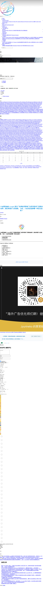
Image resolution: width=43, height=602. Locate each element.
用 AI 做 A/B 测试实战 (31, 42)
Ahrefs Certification (4, 101)
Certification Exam (31, 101)
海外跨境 (2, 147)
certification (8, 121)
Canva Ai (3, 121)
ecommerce (7, 124)
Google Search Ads (38, 166)
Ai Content (34, 119)
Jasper (26, 137)
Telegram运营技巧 (32, 140)
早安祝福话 (9, 146)
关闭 (1, 71)
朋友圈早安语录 (20, 146)
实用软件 (4, 45)
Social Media (22, 139)
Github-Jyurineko (6, 96)
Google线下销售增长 (6, 136)
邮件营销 (13, 150)
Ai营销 (26, 120)
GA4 (4, 125)
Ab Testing (9, 119)
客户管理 (31, 144)
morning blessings (13, 138)
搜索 (1, 56)
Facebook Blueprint (27, 124)
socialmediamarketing (29, 139)
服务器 (25, 146)
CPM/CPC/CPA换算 (12, 30)
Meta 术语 (4, 24)
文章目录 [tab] (4, 81)
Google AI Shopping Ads (16, 128)
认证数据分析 (36, 38)
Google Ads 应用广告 (26, 127)
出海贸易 (12, 144)
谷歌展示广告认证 (33, 111)
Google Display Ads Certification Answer (16, 133)
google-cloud (29, 135)
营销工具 (28, 147)
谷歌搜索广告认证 (25, 112)
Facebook (17, 35)
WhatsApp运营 (11, 142)
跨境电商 (39, 148)
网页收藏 (8, 45)
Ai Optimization (3, 120)
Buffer (31, 120)
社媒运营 (3, 111)
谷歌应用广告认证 (7, 112)
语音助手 (39, 147)
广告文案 (16, 145)
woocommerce (34, 142)
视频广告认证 (33, 147)
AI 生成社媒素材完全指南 (21, 42)
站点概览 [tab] (4, 82)
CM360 (36, 121)
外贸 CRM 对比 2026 (16, 37)
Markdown (3, 361)
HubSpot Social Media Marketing (18, 137)
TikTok (17, 110)
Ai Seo (13, 120)
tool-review (5, 141)
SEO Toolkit (4, 139)
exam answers (19, 124)
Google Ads (4, 126)
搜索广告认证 (37, 145)
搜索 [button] (1, 78)
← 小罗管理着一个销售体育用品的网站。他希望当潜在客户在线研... (14, 336)
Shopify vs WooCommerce (7, 37)
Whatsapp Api (16, 141)
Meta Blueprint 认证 (10, 24)
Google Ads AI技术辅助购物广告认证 (15, 126)
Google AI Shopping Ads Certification (27, 102)
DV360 (3, 124)
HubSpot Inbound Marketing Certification (17, 107)
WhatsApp (4, 35)
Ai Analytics (29, 119)
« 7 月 (21, 163)
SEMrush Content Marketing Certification (22, 109)
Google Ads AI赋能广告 (28, 126)
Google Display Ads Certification (8, 105)
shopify (13, 139)
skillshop (17, 139)
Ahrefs (17, 119)
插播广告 (32, 145)
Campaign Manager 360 (21, 21)
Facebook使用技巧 (35, 124)
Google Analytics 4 (5, 21)
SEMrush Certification (9, 109)
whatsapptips (29, 141)
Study (5, 110)
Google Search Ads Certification (31, 105)
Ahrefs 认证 (4, 32)
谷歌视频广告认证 (28, 148)
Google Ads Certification (15, 102)
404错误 (5, 119)
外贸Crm (17, 144)
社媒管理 (12, 147)
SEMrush (4, 31)
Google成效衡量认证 (16, 167)
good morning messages (13, 125)
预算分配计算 (19, 30)
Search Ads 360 (28, 21)
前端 (29, 110)
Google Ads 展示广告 (5, 127)
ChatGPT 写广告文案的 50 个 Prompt (9, 42)
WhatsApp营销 (4, 142)
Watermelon (15, 45)
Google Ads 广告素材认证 (16, 127)
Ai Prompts (9, 120)
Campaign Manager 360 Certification (20, 101)
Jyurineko (1, 212)
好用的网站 (26, 144)
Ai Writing (17, 120)
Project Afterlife (30, 108)
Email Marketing (12, 124)
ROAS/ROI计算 (5, 30)
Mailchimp (34, 137)
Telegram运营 (25, 140)
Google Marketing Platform (20, 105)
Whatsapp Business (22, 141)
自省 (24, 147)
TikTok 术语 (4, 27)
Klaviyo (30, 137)
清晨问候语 (7, 147)
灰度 (9, 71)
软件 (9, 150)
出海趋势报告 (31, 38)
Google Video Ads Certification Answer (18, 135)
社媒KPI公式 (8, 35)
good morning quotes (22, 125)
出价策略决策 (24, 30)
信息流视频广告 (6, 144)
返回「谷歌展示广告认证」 (36, 336)
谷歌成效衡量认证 (16, 112)
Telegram (13, 35)
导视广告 (39, 144)
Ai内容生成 (21, 120)
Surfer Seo (2, 140)
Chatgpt (20, 121)
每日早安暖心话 (39, 146)
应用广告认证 (21, 145)
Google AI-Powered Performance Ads (21, 129)
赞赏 (1, 265)
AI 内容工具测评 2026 (34, 37)
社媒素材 (16, 147)
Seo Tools (9, 139)
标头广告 (34, 146)
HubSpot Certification (14, 106)
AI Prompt (10, 101)
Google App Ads (2, 166)
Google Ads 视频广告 (6, 128)
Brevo (29, 120)
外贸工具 (21, 144)
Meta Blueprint (7, 138)
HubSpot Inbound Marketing (6, 137)
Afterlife (14, 119)
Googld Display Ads (18, 165)
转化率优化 (5, 150)
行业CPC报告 (25, 38)
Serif (5, 66)
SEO (2, 110)
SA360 (19, 138)
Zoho (1, 144)
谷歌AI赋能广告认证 (24, 111)
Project (25, 108)
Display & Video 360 (13, 21)
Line (2, 108)
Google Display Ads (8, 166)
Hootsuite (13, 136)
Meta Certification (20, 108)
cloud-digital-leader (30, 121)
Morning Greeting (30, 45)
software (35, 139)
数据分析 (4, 146)
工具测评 (37, 110)
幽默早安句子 (11, 145)
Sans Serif (2, 66)
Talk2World (8, 110)
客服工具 (35, 144)
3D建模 (2, 119)
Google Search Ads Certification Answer (22, 134)
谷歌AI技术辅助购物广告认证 (12, 111)
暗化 (6, 71)
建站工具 (27, 145)
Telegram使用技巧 (18, 140)
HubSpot (3, 29)
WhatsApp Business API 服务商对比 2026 (15, 38)
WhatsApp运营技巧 (18, 142)
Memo (4, 108)
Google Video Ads (34, 134)
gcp (7, 125)
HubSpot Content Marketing (25, 136)
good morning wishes (30, 125)
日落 (3, 71)
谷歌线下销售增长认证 (35, 112)
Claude (24, 121)
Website (21, 110)
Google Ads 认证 (5, 20)
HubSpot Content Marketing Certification (26, 106)
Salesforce (23, 138)
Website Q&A (19, 45)
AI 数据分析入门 (7, 43)
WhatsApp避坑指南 (27, 142)
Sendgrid (39, 138)
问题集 (11, 45)
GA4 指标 (33, 21)
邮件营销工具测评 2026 (25, 37)
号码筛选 (4, 39)
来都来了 (29, 146)
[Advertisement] (21, 187)
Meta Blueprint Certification (11, 108)
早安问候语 (24, 45)
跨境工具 (34, 148)
